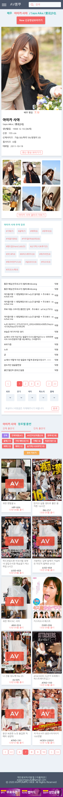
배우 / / (31, 13)
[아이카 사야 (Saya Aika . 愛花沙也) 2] (31, 172)
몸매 (52, 392)
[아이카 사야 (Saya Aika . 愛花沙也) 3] (51, 172)
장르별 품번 (17, 424)
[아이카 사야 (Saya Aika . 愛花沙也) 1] (12, 172)
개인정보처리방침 (25, 777)
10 (43, 752)
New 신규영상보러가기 (31, 20)
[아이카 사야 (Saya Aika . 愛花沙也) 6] (51, 198)
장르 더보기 (31, 453)
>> (55, 384)
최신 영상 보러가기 (31, 152)
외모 (8, 392)
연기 (19, 392)
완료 (55, 408)
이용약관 (40, 777)
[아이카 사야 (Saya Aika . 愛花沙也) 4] (12, 198)
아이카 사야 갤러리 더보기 (31, 215)
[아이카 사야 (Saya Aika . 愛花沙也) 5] (31, 198)
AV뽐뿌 (15, 4)
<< (11, 752)
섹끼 (30, 392)
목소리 (42, 392)
